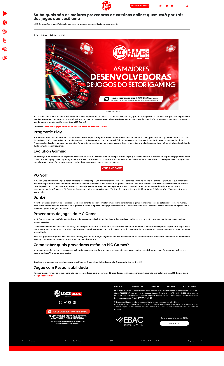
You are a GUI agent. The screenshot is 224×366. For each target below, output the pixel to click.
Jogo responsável (195, 341)
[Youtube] (70, 302)
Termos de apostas (29, 341)
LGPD (111, 341)
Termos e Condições (73, 341)
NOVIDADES (118, 286)
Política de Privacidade (150, 341)
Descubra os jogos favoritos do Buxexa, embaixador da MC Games (75, 126)
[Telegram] (166, 5)
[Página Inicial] (106, 6)
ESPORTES (155, 286)
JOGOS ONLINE (137, 286)
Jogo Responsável (44, 276)
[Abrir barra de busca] (187, 5)
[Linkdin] (172, 5)
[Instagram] (161, 5)
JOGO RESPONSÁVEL (190, 286)
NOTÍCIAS (171, 286)
